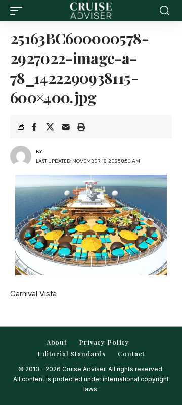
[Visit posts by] (20, 156)
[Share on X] (50, 127)
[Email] (66, 127)
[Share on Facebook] (34, 127)
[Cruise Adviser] (91, 10)
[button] (18, 11)
